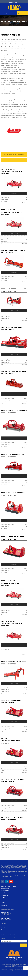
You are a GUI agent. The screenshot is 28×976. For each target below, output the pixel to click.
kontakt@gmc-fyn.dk (6, 931)
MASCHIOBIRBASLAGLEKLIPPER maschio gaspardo (12, 538)
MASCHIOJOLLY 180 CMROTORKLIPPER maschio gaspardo (11, 623)
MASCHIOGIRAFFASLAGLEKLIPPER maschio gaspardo (13, 663)
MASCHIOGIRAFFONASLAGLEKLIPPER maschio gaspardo (14, 251)
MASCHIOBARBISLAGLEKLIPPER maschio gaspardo (12, 780)
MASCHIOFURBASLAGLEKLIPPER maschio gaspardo (13, 494)
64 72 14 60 (4, 927)
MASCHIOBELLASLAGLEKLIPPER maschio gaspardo (12, 456)
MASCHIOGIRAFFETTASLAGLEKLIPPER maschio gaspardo (14, 290)
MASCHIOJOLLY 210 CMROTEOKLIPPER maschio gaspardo (11, 583)
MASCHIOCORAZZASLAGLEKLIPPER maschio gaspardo (14, 412)
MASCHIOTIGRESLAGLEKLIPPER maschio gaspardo (12, 819)
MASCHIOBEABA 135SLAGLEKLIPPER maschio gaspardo (12, 741)
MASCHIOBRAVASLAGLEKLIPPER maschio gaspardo (13, 701)
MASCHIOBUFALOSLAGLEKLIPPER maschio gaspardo (13, 328)
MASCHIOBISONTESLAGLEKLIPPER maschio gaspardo (13, 372)
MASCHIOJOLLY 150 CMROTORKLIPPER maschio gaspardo (11, 212)
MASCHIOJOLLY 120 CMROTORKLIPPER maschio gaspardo (11, 171)
